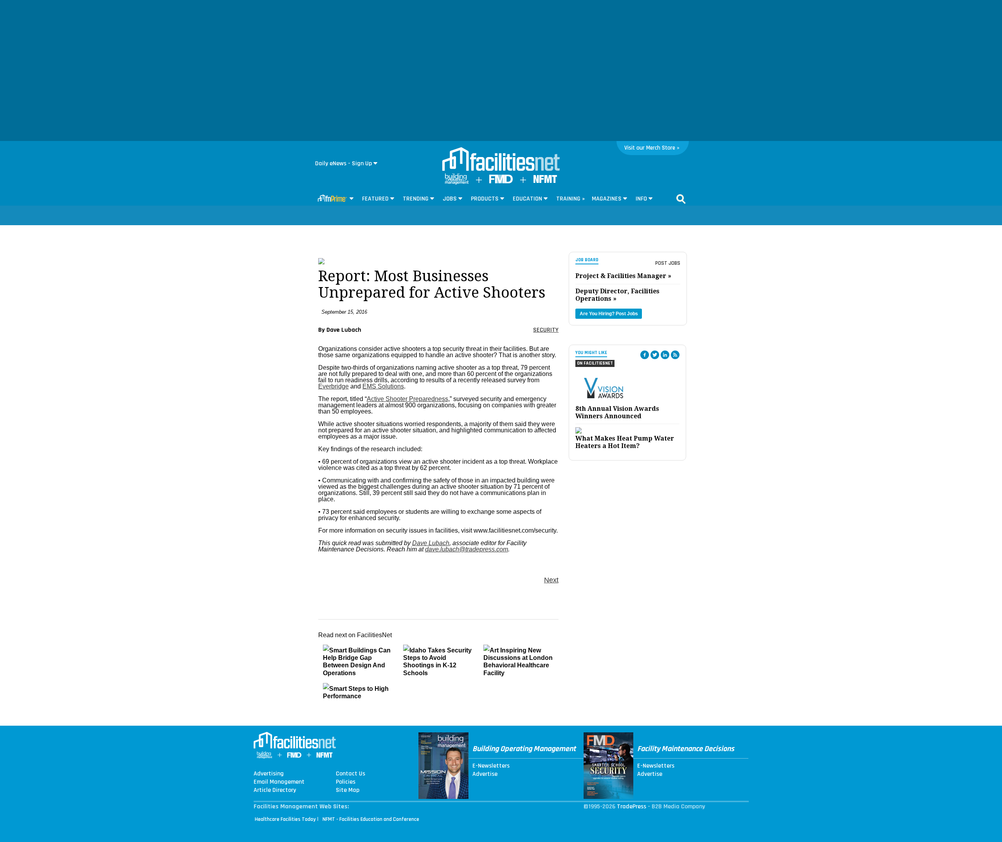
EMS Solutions (383, 386)
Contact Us (350, 774)
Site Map (347, 790)
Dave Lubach (430, 543)
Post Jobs (667, 263)
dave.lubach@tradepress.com (466, 549)
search (681, 199)
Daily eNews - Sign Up (343, 163)
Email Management (279, 782)
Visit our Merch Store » (651, 148)
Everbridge (333, 386)
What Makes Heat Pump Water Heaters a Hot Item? (624, 442)
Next (551, 580)
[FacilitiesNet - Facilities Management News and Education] (501, 159)
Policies (345, 782)
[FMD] (501, 181)
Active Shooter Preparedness (407, 399)
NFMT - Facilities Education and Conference (371, 819)
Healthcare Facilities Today (285, 819)
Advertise (484, 774)
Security (546, 330)
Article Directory (275, 790)
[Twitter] (655, 355)
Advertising (269, 774)
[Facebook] (644, 355)
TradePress (631, 806)
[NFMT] (545, 181)
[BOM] (457, 183)
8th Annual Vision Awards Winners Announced (617, 412)
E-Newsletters (491, 766)
